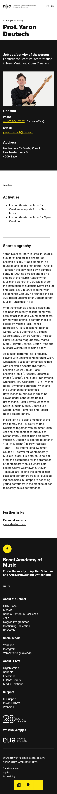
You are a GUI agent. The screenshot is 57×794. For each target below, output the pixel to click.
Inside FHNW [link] (11, 703)
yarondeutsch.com (14, 524)
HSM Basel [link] (10, 606)
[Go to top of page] (7, 549)
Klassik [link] (7, 610)
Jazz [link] (6, 618)
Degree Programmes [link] (16, 622)
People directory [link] (14, 20)
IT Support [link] (9, 699)
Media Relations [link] (13, 684)
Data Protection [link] (11, 768)
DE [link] (48, 6)
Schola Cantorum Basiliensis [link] (20, 614)
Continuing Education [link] (16, 626)
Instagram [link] (9, 649)
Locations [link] (9, 676)
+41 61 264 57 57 (14, 121)
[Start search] (28, 785)
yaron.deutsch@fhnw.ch (18, 132)
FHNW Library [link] (12, 680)
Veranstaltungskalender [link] (17, 653)
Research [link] (9, 630)
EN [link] (52, 6)
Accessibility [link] (9, 776)
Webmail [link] (8, 707)
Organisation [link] (11, 668)
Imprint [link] (6, 772)
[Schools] (19, 785)
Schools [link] (8, 672)
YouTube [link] (8, 645)
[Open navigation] (38, 785)
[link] (19, 6)
